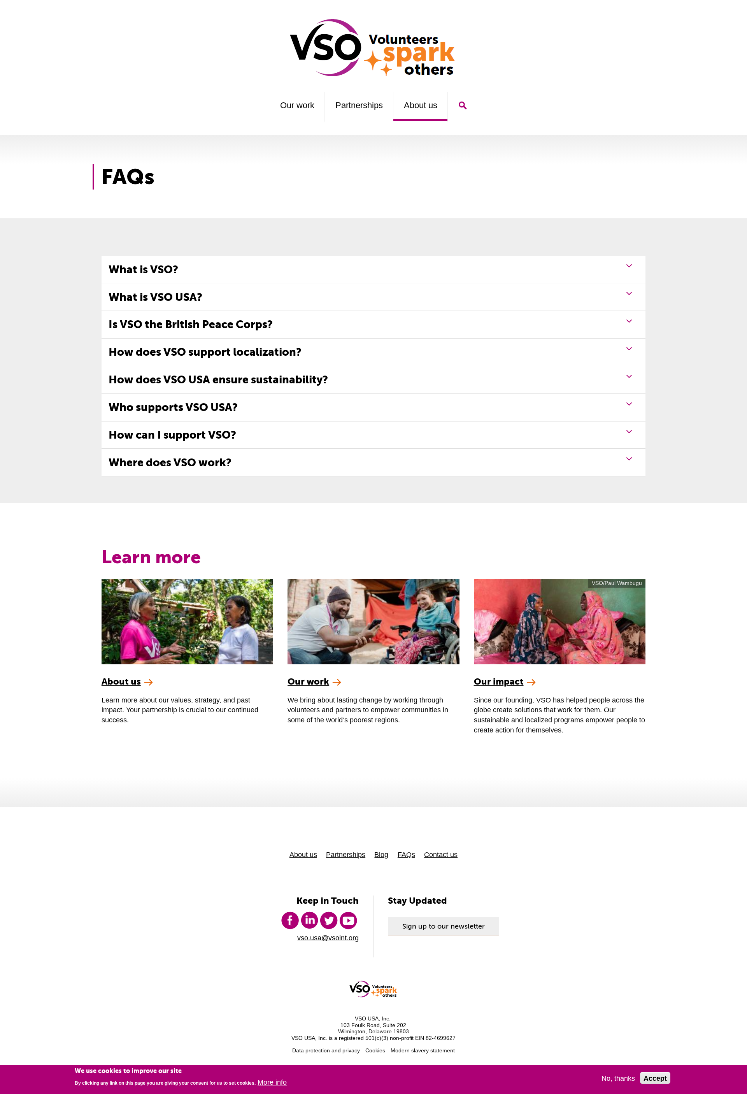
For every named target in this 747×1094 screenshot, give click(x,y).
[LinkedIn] (309, 920)
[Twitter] (329, 920)
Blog (381, 854)
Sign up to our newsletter (443, 926)
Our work (297, 105)
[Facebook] (290, 920)
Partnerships (359, 105)
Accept (655, 1078)
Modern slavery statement (423, 1051)
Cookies (375, 1051)
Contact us (441, 854)
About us (420, 105)
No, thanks (618, 1078)
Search (462, 105)
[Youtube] (348, 920)
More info (272, 1082)
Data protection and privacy (326, 1051)
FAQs (406, 854)
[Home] (373, 47)
